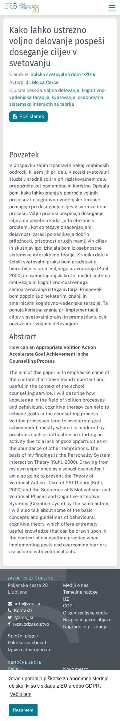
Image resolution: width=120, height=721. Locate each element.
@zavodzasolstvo (28, 624)
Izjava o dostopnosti (29, 649)
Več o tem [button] (20, 694)
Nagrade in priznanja (85, 626)
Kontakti (23, 610)
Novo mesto (75, 669)
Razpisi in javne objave (87, 619)
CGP (67, 605)
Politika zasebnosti (28, 642)
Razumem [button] (23, 710)
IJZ (66, 599)
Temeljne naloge (80, 592)
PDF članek (31, 116)
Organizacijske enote (85, 612)
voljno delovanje (61, 90)
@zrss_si (20, 617)
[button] (112, 7)
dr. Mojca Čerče (42, 82)
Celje (13, 669)
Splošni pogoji (23, 635)
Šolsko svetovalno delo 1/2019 (62, 74)
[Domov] (22, 7)
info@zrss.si (24, 603)
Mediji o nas (76, 585)
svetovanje (63, 97)
